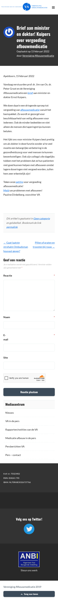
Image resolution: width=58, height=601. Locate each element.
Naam (6, 317)
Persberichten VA (14, 446)
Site (5, 357)
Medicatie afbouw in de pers (20, 438)
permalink (11, 227)
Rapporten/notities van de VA (21, 429)
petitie (19, 181)
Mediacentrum (14, 404)
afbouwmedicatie (30, 109)
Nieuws (9, 412)
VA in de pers (12, 421)
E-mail (6, 337)
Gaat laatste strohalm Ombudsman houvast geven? (15, 247)
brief (30, 92)
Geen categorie (41, 218)
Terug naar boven (30, 593)
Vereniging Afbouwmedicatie (38, 55)
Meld (6, 190)
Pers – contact (13, 454)
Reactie (6, 275)
